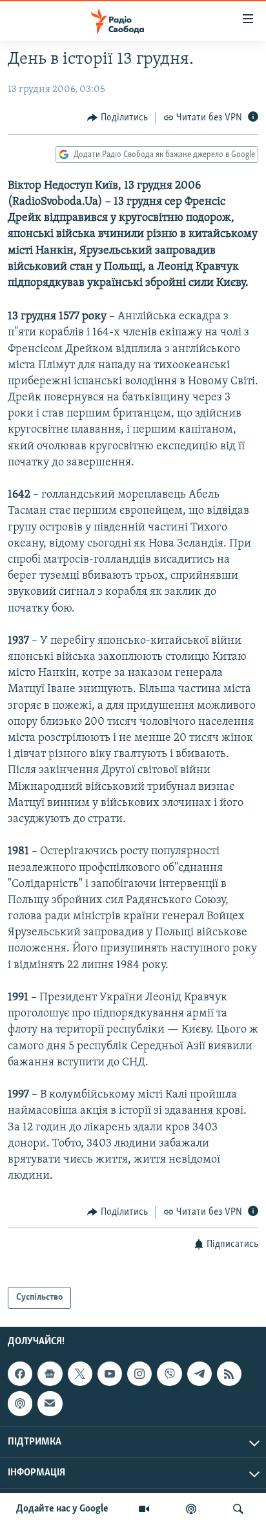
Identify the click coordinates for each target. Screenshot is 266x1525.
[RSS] (229, 1373)
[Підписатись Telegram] (199, 1373)
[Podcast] (20, 1404)
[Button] (117, 117)
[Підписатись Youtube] (109, 1373)
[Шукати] (238, 1509)
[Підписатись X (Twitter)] (80, 1373)
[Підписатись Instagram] (139, 1373)
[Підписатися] (49, 1404)
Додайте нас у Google (62, 1509)
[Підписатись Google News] (49, 1373)
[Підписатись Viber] (169, 1373)
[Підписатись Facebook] (20, 1373)
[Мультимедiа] (144, 1509)
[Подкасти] (191, 1509)
